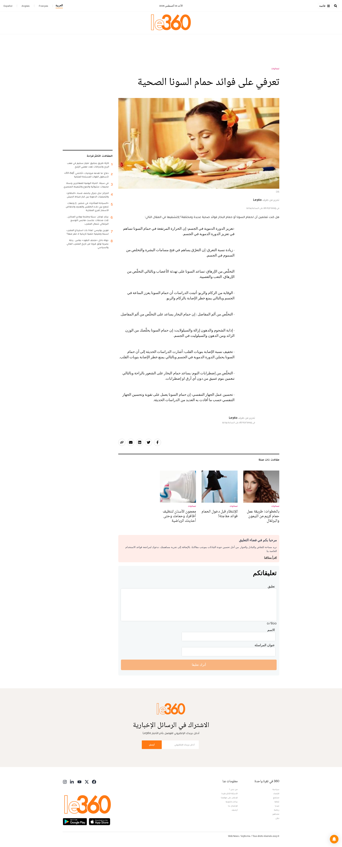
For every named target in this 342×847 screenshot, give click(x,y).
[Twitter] (87, 781)
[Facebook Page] (94, 781)
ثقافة (276, 801)
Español (8, 5)
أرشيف (235, 810)
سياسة (276, 789)
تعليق (271, 586)
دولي (277, 818)
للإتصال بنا (233, 806)
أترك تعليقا (199, 665)
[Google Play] (75, 821)
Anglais (26, 5)
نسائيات (275, 68)
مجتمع (276, 797)
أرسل (152, 744)
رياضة (276, 810)
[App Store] (99, 821)
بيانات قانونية (232, 801)
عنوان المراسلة (265, 645)
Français (43, 5)
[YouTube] (79, 781)
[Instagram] (65, 781)
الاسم (271, 630)
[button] (334, 839)
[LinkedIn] (72, 781)
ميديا (277, 806)
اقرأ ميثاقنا (270, 557)
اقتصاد (276, 793)
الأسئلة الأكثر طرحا (229, 793)
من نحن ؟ (233, 789)
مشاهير (276, 814)
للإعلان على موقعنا (229, 797)
